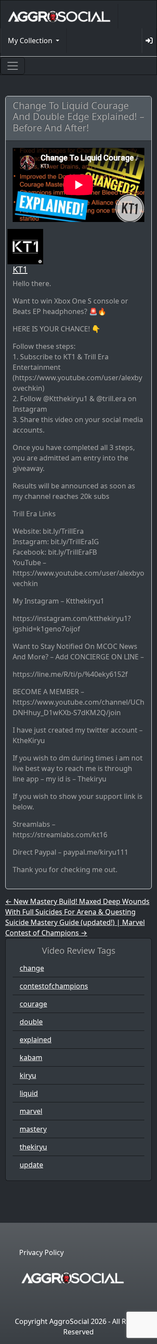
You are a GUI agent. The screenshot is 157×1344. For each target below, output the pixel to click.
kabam (31, 1057)
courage (33, 1004)
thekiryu (33, 1147)
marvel (31, 1111)
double (31, 1022)
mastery (33, 1129)
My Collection (31, 40)
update (31, 1165)
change (32, 968)
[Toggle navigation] (12, 66)
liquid (29, 1093)
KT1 (20, 269)
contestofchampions (54, 986)
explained (35, 1039)
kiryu (28, 1075)
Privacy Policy (41, 1252)
